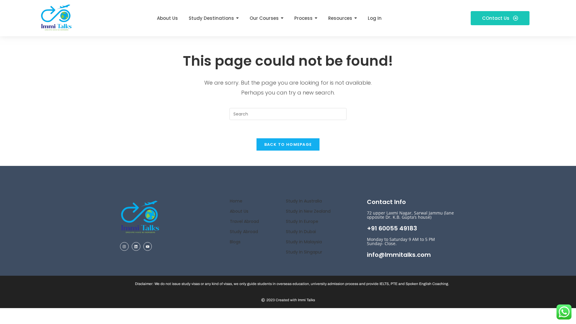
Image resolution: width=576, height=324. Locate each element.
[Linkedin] (136, 246)
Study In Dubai (301, 232)
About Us (239, 211)
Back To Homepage (288, 144)
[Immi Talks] (56, 17)
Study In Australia (304, 201)
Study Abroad (244, 232)
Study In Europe (302, 221)
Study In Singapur (304, 252)
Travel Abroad (244, 221)
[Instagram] (124, 246)
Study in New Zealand (308, 211)
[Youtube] (147, 246)
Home (236, 201)
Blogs (235, 242)
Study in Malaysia (304, 242)
